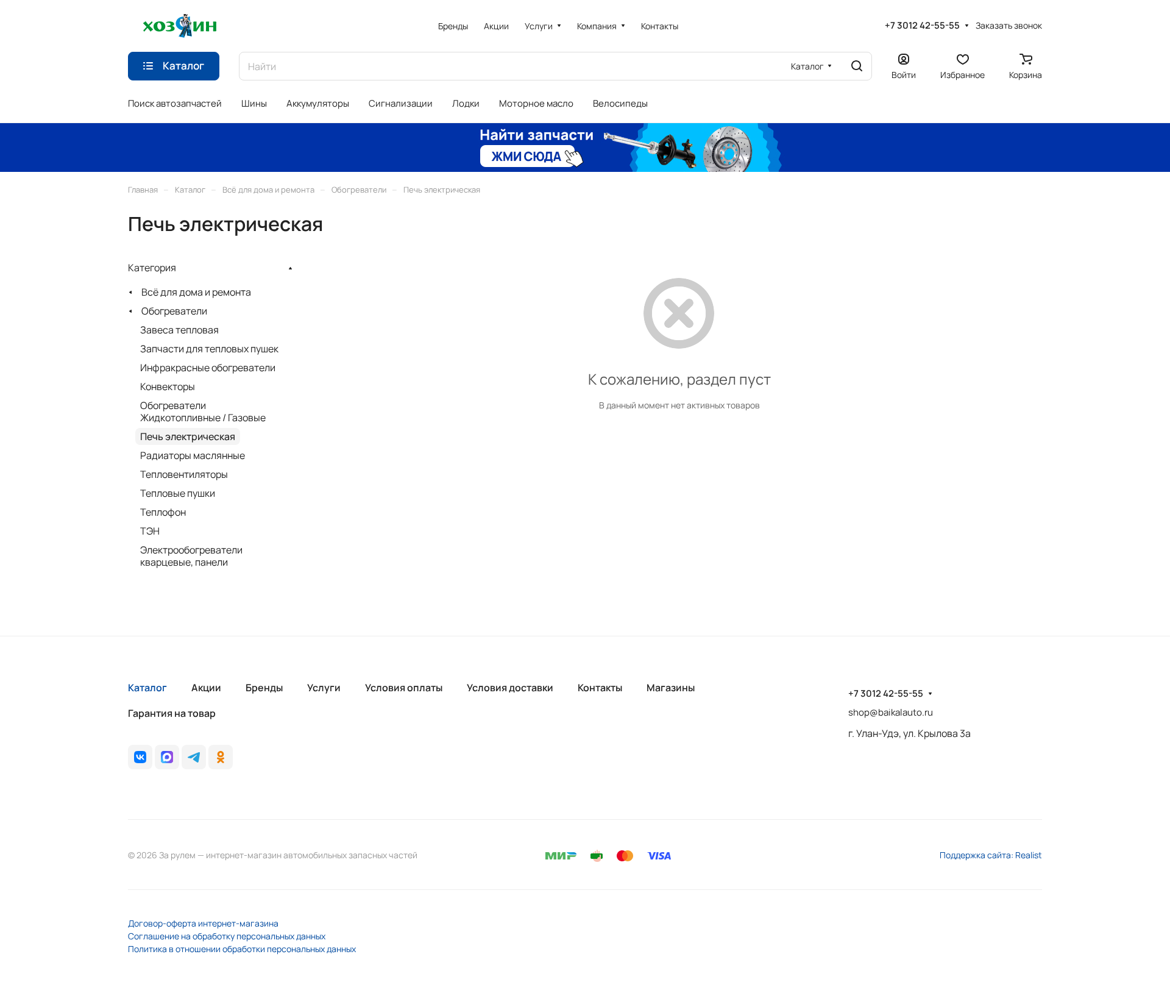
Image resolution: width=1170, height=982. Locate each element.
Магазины (671, 687)
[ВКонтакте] (140, 757)
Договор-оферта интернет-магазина (203, 923)
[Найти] (857, 66)
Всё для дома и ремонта (196, 292)
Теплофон (163, 512)
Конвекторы (167, 386)
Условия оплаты (403, 687)
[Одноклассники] (220, 757)
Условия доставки (510, 687)
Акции (206, 687)
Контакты (600, 687)
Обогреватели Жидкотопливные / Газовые (203, 411)
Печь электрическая (187, 436)
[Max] (167, 757)
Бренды (264, 687)
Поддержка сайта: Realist (991, 855)
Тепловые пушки (177, 493)
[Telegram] (194, 757)
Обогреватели (174, 311)
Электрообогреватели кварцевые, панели (191, 556)
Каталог (147, 687)
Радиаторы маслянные (192, 455)
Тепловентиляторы (184, 474)
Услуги (324, 687)
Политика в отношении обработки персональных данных (242, 949)
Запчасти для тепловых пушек (209, 348)
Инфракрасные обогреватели (207, 367)
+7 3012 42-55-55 (922, 25)
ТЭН (150, 531)
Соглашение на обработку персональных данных (226, 936)
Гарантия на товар (172, 713)
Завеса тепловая (179, 329)
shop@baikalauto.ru (890, 712)
